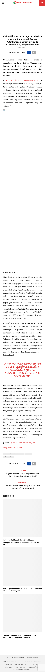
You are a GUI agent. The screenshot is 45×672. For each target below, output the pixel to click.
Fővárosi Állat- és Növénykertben (22, 80)
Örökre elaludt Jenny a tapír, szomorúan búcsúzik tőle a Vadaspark (22, 487)
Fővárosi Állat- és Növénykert (23, 443)
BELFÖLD (27, 664)
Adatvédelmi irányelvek (9, 662)
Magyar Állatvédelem (12, 448)
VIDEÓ (16, 667)
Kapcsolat (37, 662)
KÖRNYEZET (8, 667)
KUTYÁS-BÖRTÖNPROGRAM (21, 670)
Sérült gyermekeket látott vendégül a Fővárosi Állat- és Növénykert (22, 590)
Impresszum (28, 662)
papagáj (28, 454)
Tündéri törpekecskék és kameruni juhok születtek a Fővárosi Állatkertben (19, 636)
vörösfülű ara (8, 457)
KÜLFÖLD (35, 664)
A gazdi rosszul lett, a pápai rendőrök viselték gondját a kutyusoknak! (22, 475)
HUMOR (22, 667)
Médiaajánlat (9, 664)
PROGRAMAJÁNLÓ (33, 667)
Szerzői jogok (19, 664)
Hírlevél (21, 662)
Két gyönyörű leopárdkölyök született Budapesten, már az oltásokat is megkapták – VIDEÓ (21, 542)
